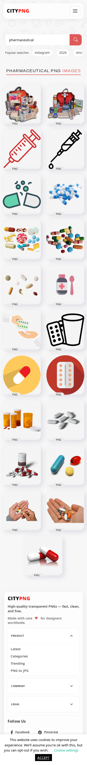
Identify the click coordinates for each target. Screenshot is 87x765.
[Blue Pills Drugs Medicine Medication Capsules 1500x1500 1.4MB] (65, 194)
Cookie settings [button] (66, 750)
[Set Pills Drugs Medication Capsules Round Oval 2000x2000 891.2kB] (22, 239)
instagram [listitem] (42, 53)
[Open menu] (75, 11)
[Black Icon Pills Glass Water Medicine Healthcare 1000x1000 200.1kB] (65, 330)
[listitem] (20, 732)
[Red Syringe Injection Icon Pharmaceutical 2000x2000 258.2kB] (22, 149)
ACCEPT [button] (43, 757)
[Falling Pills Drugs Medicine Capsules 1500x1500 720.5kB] (22, 285)
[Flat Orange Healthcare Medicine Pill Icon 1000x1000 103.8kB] (22, 375)
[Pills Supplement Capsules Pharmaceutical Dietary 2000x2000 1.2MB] (65, 420)
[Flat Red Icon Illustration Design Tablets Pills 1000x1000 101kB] (65, 375)
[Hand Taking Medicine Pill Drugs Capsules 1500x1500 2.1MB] (65, 510)
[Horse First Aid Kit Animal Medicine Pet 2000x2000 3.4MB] (65, 104)
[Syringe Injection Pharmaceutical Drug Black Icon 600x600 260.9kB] (65, 149)
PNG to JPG (20, 671)
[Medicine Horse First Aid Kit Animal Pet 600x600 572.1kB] (22, 104)
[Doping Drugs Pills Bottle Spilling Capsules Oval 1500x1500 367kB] (22, 465)
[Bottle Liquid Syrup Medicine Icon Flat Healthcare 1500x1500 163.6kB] (65, 285)
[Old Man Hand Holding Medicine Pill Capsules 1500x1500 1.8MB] (22, 510)
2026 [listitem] (63, 53)
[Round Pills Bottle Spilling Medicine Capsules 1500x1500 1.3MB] (22, 420)
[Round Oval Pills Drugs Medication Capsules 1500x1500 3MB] (65, 465)
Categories (19, 656)
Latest (16, 649)
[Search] (76, 39)
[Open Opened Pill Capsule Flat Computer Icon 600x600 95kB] (22, 194)
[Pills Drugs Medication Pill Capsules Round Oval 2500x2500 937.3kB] (65, 239)
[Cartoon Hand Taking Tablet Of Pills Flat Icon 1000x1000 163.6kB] (22, 330)
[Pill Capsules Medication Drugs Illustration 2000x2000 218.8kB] (44, 555)
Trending (18, 663)
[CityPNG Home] (18, 11)
